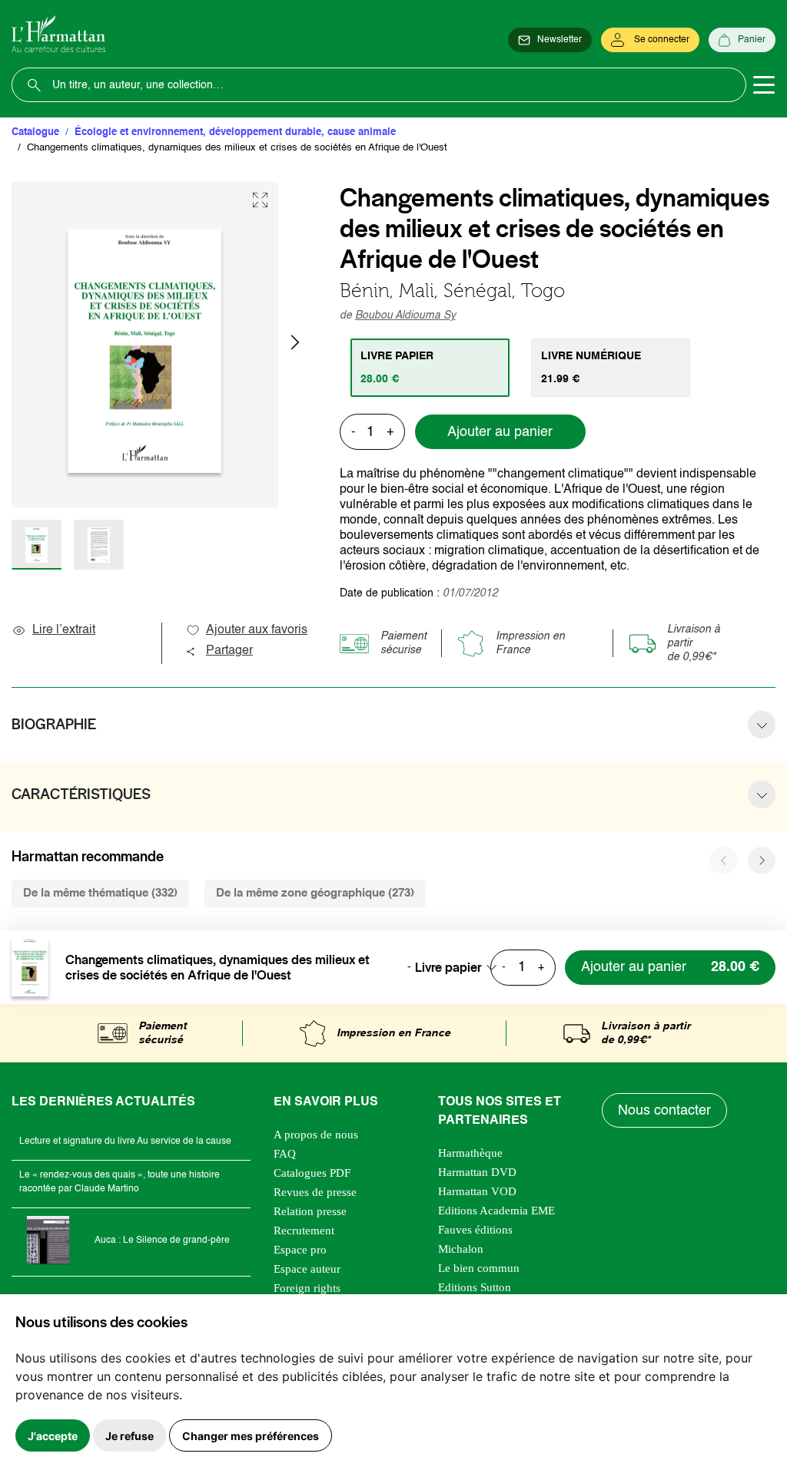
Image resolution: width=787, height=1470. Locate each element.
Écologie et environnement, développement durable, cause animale (235, 132)
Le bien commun (479, 1268)
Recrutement (304, 1230)
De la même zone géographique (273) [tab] (315, 893)
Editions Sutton (474, 1287)
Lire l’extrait (63, 630)
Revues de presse (315, 1192)
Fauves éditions (475, 1230)
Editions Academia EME (496, 1210)
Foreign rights (307, 1288)
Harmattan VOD (477, 1191)
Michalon (460, 1249)
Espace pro (300, 1250)
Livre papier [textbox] (448, 967)
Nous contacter (664, 1111)
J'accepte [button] (53, 1435)
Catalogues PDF (312, 1173)
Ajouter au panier (500, 432)
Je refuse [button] (129, 1435)
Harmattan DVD (477, 1172)
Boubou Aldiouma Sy (405, 315)
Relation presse (310, 1211)
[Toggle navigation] (763, 85)
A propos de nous (316, 1134)
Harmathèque (470, 1153)
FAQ (285, 1154)
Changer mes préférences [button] (250, 1435)
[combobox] (460, 967)
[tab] (430, 368)
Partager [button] (229, 651)
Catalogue (35, 132)
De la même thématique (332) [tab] (100, 893)
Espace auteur (307, 1269)
